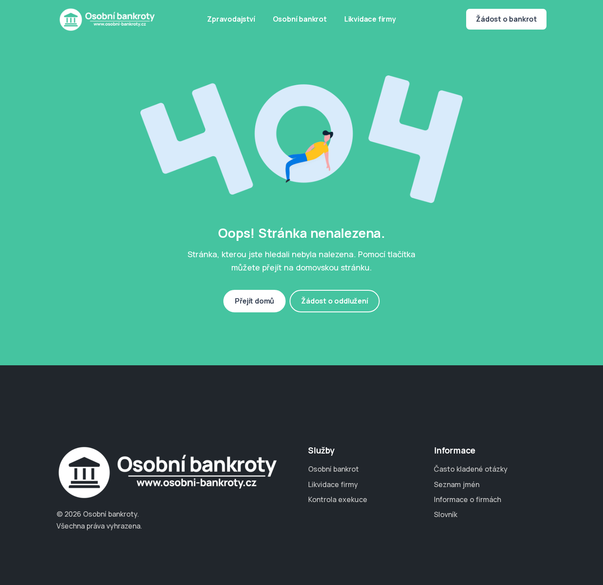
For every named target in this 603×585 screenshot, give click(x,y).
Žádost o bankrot (506, 19)
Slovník (445, 514)
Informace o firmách (467, 499)
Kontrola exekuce (337, 499)
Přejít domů (254, 301)
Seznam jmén (456, 484)
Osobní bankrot (300, 19)
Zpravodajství (231, 19)
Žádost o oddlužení (334, 301)
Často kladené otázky (471, 469)
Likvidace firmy (370, 19)
